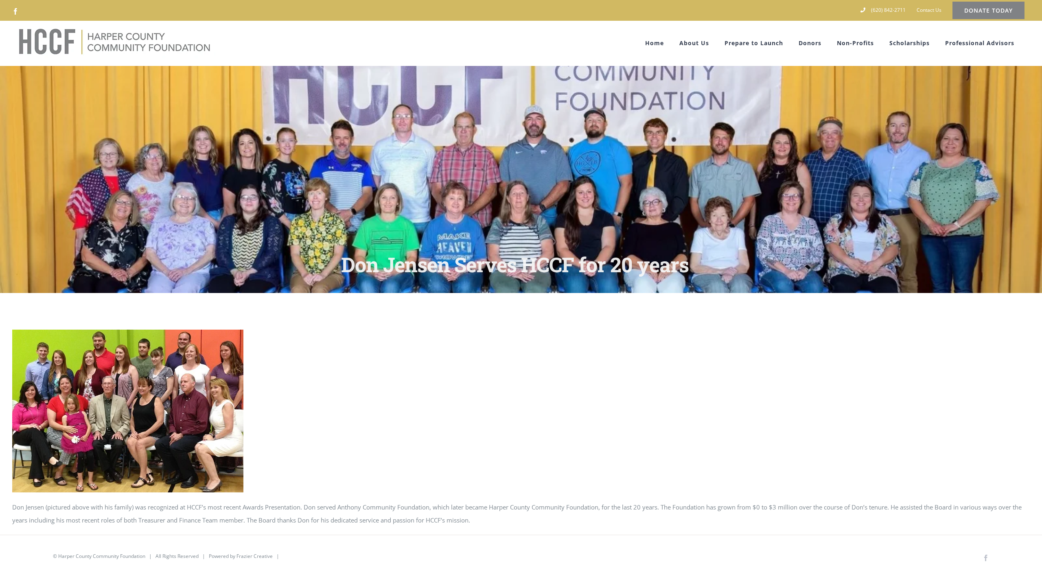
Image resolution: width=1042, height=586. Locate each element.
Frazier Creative (254, 556)
